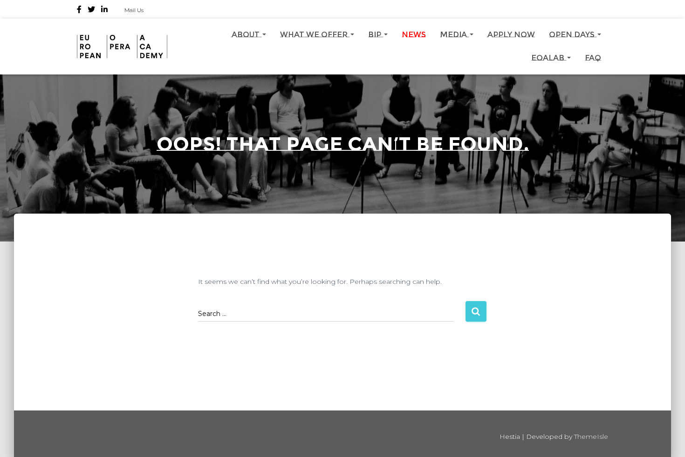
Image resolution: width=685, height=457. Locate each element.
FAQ (593, 58)
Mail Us (134, 10)
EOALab (548, 58)
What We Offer (314, 34)
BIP (375, 34)
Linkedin (104, 10)
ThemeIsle (591, 436)
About (246, 34)
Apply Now (511, 34)
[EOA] (122, 46)
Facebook (79, 10)
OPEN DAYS (572, 34)
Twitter (91, 10)
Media (454, 34)
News (414, 34)
